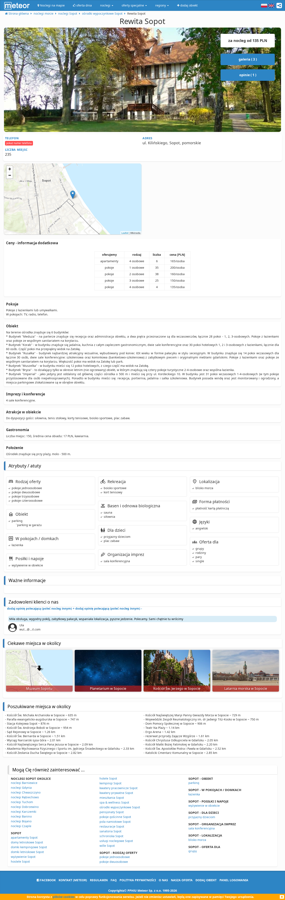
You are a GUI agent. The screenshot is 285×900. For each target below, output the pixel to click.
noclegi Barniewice (24, 783)
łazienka (194, 794)
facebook (47, 880)
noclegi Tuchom (22, 802)
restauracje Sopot (112, 826)
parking (193, 783)
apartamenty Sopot (24, 837)
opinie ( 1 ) (247, 75)
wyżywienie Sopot (23, 857)
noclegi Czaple (21, 826)
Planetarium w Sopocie (108, 688)
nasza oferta (182, 880)
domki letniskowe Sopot (27, 852)
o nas (163, 880)
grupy (192, 851)
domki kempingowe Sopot (29, 847)
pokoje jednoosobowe (115, 857)
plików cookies (63, 897)
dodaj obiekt (206, 880)
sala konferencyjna (201, 828)
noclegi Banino (21, 816)
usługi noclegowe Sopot (116, 841)
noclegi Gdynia (21, 788)
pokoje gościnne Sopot (115, 817)
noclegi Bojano (21, 821)
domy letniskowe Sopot (27, 842)
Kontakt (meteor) (73, 880)
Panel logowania (233, 880)
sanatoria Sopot (110, 831)
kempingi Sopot (110, 783)
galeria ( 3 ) (248, 59)
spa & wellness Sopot (114, 802)
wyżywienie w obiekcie (204, 806)
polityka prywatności (138, 880)
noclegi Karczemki (23, 812)
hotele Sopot (108, 778)
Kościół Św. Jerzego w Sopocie (176, 688)
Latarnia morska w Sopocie (245, 688)
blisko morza (197, 840)
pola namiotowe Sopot (115, 822)
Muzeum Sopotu (39, 688)
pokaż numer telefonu (19, 143)
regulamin (99, 880)
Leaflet (124, 232)
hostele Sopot (20, 861)
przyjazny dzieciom (201, 817)
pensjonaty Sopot (112, 812)
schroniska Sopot (111, 836)
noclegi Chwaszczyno (25, 792)
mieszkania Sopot (112, 798)
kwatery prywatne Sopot (116, 793)
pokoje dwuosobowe (114, 862)
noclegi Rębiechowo (25, 797)
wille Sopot (107, 846)
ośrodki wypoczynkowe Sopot (120, 807)
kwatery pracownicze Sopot (118, 788)
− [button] (9, 175)
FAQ (114, 880)
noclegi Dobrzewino (25, 807)
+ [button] (9, 169)
